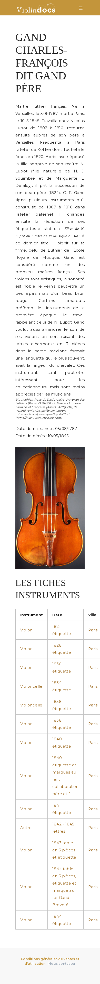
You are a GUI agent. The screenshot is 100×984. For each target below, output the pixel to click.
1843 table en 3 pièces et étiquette (64, 850)
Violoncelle (31, 686)
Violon (26, 630)
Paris (93, 630)
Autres (26, 827)
